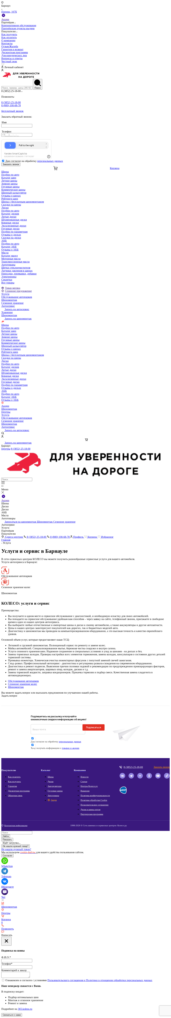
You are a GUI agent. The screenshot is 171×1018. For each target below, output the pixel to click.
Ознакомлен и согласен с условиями (78, 980)
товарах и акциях (70, 748)
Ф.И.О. (6, 957)
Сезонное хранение (64, 521)
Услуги (5, 294)
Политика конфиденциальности (95, 795)
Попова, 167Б (9, 11)
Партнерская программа (91, 814)
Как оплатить (14, 777)
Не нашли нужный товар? (15, 846)
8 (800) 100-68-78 (60, 536)
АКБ (4, 240)
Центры (5, 412)
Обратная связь (15, 795)
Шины (5, 171)
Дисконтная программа (19, 791)
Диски (5, 207)
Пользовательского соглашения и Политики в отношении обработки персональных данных (99, 980)
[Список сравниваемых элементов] (85, 64)
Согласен (7, 855)
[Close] (6, 941)
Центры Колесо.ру (89, 786)
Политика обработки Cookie (93, 800)
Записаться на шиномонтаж (20, 521)
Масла (5, 252)
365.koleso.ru (25, 1009)
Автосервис (8, 306)
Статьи (83, 781)
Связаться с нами (12, 1015)
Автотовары (8, 264)
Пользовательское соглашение (94, 805)
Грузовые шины (55, 791)
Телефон (6, 963)
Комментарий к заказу (14, 970)
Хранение (7, 312)
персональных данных (50, 161)
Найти (6, 836)
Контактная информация (15, 825)
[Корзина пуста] (85, 439)
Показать (7, 839)
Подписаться (93, 727)
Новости (84, 777)
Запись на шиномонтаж (18, 318)
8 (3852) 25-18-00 (20, 448)
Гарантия (12, 786)
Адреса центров (14, 536)
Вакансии (85, 791)
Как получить (14, 781)
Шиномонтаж (9, 315)
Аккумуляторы (54, 786)
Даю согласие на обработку (34, 161)
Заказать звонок (11, 164)
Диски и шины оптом (90, 809)
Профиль (78, 536)
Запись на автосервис (16, 309)
